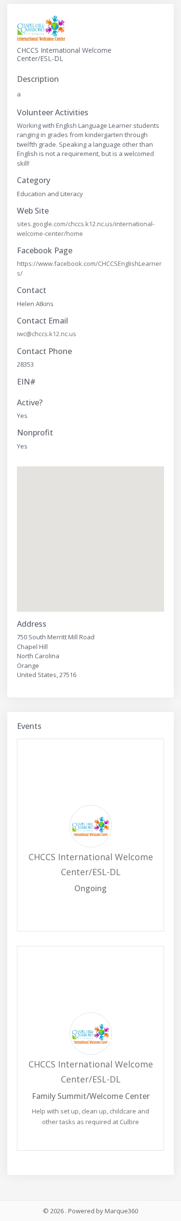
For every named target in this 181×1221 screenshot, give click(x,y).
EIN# (26, 381)
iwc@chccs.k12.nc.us (46, 333)
